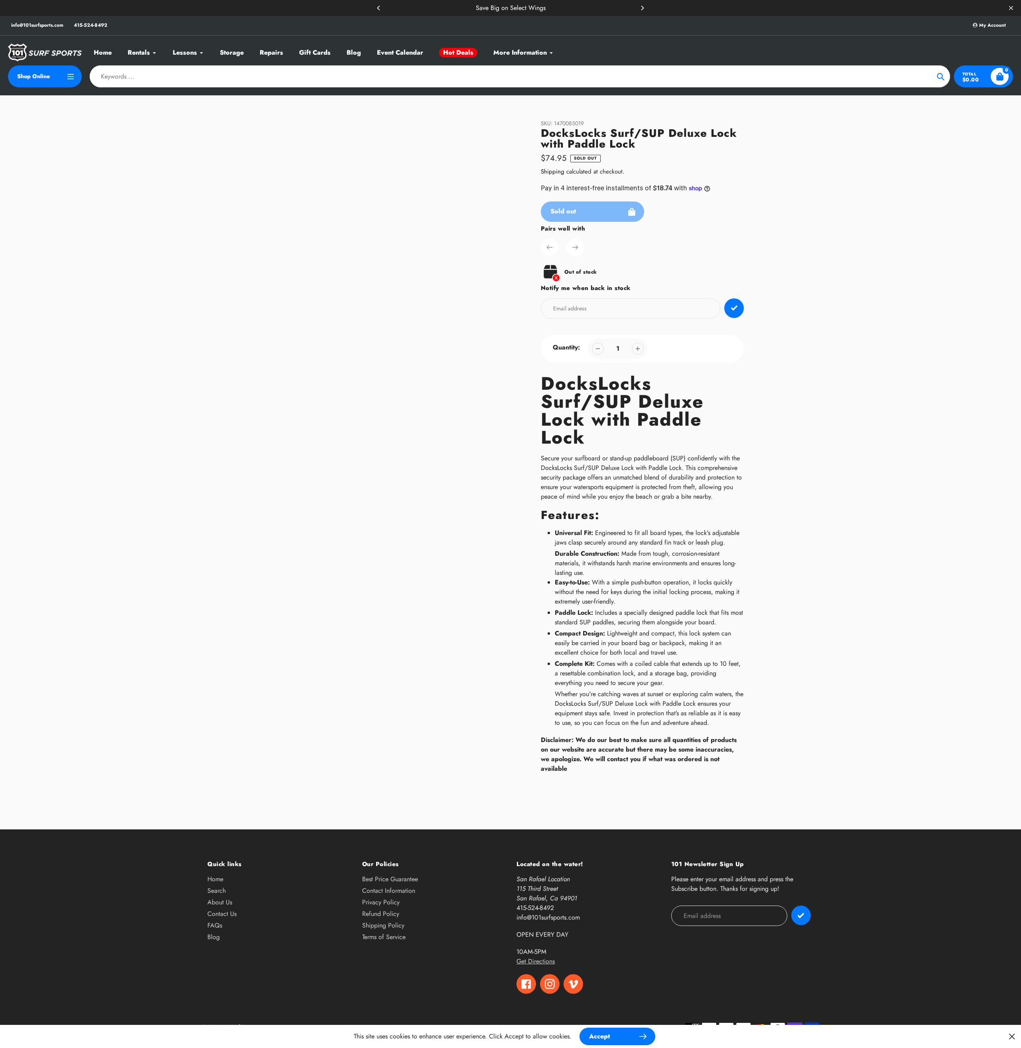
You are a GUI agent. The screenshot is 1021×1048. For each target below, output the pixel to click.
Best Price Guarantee (390, 879)
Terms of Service (384, 936)
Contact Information (388, 890)
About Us (219, 902)
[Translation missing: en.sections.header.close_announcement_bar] (1011, 8)
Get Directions (535, 961)
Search (216, 890)
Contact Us (222, 913)
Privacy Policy (381, 902)
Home (215, 879)
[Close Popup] (1012, 1036)
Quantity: (566, 347)
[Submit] (801, 915)
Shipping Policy (383, 925)
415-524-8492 (90, 25)
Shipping (552, 171)
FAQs (214, 925)
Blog (213, 936)
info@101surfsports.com (37, 25)
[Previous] (379, 8)
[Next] (642, 8)
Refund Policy (380, 913)
